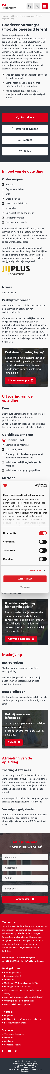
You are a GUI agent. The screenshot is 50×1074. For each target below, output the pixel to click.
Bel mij (12, 742)
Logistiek (8, 1015)
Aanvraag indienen (19, 638)
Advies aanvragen (18, 380)
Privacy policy (32, 1064)
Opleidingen (13, 16)
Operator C (9, 979)
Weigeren (25, 587)
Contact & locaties (12, 1045)
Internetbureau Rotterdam (31, 1070)
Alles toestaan (25, 579)
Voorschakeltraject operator (17, 1004)
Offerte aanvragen (27, 128)
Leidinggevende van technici (17, 986)
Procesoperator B (12, 976)
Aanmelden (23, 899)
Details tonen (34, 570)
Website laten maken (16, 1069)
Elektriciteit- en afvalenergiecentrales (22, 1019)
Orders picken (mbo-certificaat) (19, 1001)
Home (4, 16)
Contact (27, 139)
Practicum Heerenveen (15, 1023)
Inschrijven (27, 117)
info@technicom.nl (34, 961)
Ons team (8, 1041)
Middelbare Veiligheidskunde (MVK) (21, 983)
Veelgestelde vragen (14, 1034)
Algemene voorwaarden (24, 1065)
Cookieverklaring (18, 1064)
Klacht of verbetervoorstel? (25, 1067)
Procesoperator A (12, 972)
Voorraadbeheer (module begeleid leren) (23, 997)
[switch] (43, 542)
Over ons (8, 1037)
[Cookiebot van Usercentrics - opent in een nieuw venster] (35, 485)
